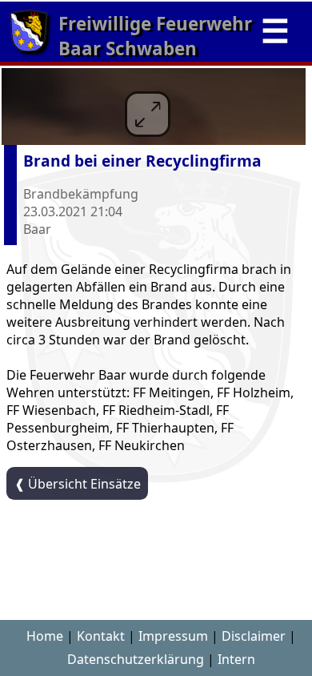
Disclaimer (254, 636)
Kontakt (101, 636)
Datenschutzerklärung (135, 659)
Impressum (173, 636)
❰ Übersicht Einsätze (77, 484)
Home (44, 636)
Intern (236, 659)
